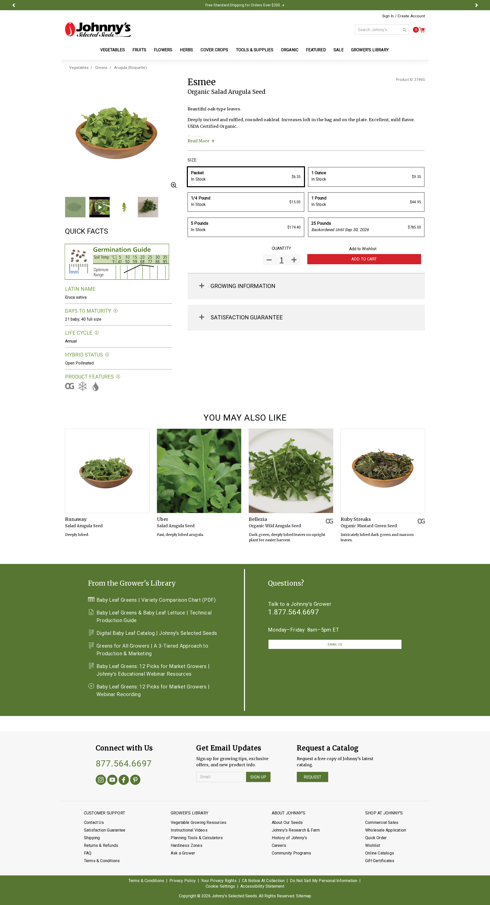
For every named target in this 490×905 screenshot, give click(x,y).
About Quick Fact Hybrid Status (107, 355)
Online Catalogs (379, 853)
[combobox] (382, 29)
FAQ (88, 853)
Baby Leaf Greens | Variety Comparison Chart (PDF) (156, 600)
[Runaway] (107, 471)
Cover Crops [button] (214, 49)
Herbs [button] (186, 49)
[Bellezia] (291, 471)
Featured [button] (316, 49)
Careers (279, 845)
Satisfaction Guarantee (104, 830)
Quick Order (376, 837)
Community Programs (291, 853)
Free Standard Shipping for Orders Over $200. (243, 5)
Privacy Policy (182, 880)
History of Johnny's (289, 837)
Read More (199, 140)
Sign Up (258, 777)
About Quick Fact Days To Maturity (116, 311)
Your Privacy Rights (219, 880)
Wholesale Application (385, 830)
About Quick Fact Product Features (118, 376)
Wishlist (372, 845)
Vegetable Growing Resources (198, 822)
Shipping (92, 837)
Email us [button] (335, 644)
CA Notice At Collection (263, 880)
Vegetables (79, 67)
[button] (13, 5)
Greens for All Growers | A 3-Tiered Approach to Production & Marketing (152, 650)
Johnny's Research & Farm (296, 830)
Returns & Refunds (101, 845)
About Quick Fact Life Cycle (97, 333)
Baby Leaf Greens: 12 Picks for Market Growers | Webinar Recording (153, 690)
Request (312, 777)
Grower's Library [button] (370, 49)
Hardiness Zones (186, 845)
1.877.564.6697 (293, 612)
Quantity (281, 248)
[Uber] (199, 471)
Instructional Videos (189, 830)
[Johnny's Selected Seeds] (98, 29)
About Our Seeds (287, 822)
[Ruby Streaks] (383, 471)
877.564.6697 (124, 763)
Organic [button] (289, 49)
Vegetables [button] (112, 49)
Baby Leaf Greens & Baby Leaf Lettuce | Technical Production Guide (154, 616)
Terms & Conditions (102, 860)
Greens (101, 67)
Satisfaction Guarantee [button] (247, 317)
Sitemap (303, 896)
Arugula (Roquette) (130, 67)
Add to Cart (364, 259)
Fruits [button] (139, 49)
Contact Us (94, 822)
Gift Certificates (379, 860)
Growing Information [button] (243, 286)
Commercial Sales (381, 822)
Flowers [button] (163, 49)
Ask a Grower (183, 853)
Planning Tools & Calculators (197, 837)
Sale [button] (339, 49)
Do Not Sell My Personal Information (323, 880)
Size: (192, 160)
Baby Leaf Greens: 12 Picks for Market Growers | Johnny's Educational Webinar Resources (153, 670)
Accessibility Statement (262, 886)
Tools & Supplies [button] (254, 49)
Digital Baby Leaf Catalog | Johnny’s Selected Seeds (156, 633)
